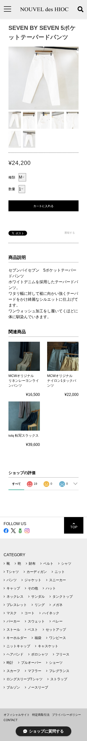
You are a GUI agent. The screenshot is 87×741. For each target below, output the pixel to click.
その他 (33, 588)
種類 (11, 177)
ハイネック (50, 613)
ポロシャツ (39, 654)
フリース (62, 654)
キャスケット (48, 646)
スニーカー (57, 580)
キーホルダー (17, 638)
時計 (10, 662)
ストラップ (58, 679)
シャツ (66, 563)
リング (40, 605)
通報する (69, 232)
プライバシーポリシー (66, 714)
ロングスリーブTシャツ (25, 679)
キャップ (13, 588)
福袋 (38, 638)
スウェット (36, 621)
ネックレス (15, 596)
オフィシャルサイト (17, 714)
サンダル (38, 596)
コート (29, 613)
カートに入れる (43, 206)
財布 (32, 563)
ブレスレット (17, 605)
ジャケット (32, 580)
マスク (12, 613)
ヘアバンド (15, 654)
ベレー (57, 621)
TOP (73, 527)
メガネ (57, 605)
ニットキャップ (18, 646)
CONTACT (10, 720)
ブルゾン (13, 687)
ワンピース (57, 638)
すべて (16, 483)
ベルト (48, 563)
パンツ (12, 580)
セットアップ (56, 629)
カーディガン (37, 572)
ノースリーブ (38, 687)
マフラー (34, 671)
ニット (60, 572)
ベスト (33, 629)
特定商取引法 (41, 714)
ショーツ (56, 662)
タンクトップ (62, 596)
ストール (13, 629)
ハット (51, 588)
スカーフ (13, 671)
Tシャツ (13, 572)
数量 (11, 189)
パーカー (13, 621)
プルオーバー (31, 662)
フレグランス (59, 671)
